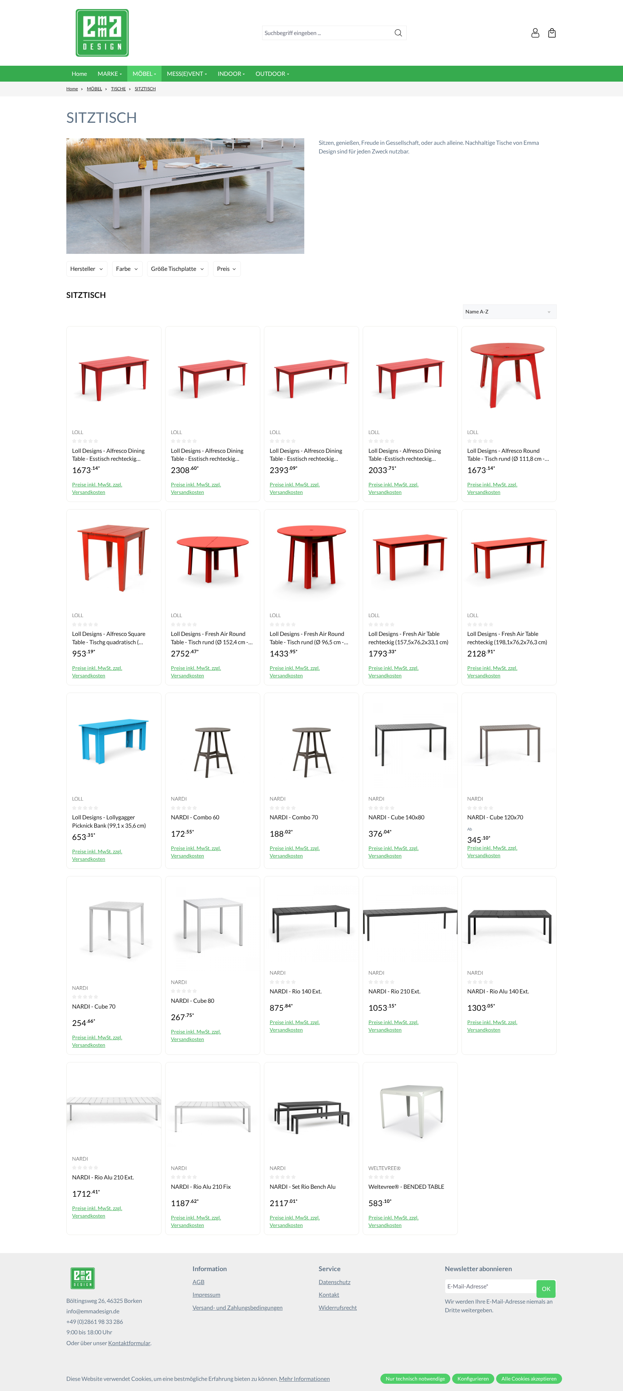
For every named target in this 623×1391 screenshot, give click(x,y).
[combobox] (326, 33)
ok (546, 1288)
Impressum (206, 1294)
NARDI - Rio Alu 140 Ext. (498, 991)
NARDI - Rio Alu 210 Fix (201, 1186)
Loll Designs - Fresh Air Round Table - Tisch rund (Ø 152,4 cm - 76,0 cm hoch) (209, 638)
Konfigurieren (473, 1378)
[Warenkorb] (552, 33)
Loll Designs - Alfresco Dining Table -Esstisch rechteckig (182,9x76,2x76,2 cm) (404, 455)
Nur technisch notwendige (415, 1378)
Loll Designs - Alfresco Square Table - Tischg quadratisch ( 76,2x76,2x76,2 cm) (108, 638)
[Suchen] (398, 33)
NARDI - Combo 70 (294, 817)
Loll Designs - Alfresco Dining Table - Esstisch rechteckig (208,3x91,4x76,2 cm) (207, 455)
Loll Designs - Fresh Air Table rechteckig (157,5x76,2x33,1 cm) (408, 637)
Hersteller (82, 268)
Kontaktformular (129, 1342)
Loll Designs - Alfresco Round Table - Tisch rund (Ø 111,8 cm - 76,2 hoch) (506, 455)
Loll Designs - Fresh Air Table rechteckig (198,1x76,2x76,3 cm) (507, 637)
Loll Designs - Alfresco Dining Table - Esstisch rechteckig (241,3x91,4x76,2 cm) (306, 455)
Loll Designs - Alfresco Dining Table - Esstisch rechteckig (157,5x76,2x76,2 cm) (108, 455)
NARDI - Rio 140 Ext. (296, 991)
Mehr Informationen (304, 1378)
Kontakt (329, 1294)
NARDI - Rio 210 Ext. (394, 991)
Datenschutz (334, 1281)
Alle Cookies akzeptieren (529, 1378)
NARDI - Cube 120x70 (495, 817)
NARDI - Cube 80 (192, 1000)
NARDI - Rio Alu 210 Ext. (103, 1177)
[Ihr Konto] (535, 33)
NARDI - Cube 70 (93, 1006)
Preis (223, 268)
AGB (198, 1281)
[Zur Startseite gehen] (102, 33)
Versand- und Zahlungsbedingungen (238, 1307)
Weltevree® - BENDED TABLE (406, 1186)
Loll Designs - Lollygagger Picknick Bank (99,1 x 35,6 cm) (109, 821)
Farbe (123, 268)
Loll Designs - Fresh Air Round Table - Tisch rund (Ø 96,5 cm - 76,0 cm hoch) (307, 638)
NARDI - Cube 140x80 (396, 817)
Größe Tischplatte (173, 268)
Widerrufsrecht (338, 1307)
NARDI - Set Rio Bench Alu (303, 1186)
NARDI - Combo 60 (195, 817)
